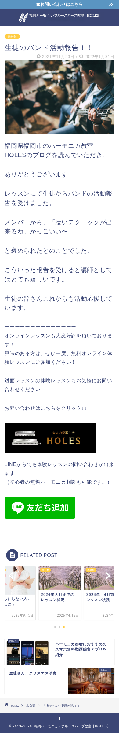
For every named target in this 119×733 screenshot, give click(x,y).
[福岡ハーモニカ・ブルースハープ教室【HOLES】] (59, 21)
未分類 (12, 36)
